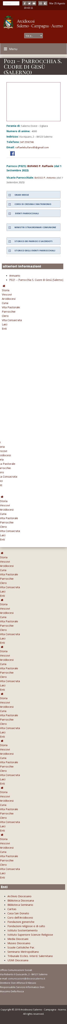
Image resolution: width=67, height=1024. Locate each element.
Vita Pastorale (11, 307)
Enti (4, 328)
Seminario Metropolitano (23, 951)
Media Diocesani (17, 939)
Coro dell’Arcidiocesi (20, 917)
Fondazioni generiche (20, 922)
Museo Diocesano (18, 943)
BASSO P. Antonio (45, 177)
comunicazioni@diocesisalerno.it (26, 978)
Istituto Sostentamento (22, 930)
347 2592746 (27, 142)
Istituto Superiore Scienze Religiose (30, 934)
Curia (5, 303)
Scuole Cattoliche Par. (21, 947)
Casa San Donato (18, 913)
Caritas (11, 909)
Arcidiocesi (8, 298)
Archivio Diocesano (19, 896)
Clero (5, 316)
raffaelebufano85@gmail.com (32, 147)
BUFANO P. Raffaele (40, 166)
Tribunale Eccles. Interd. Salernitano (30, 956)
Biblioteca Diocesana (20, 900)
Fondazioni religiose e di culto (26, 926)
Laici (4, 324)
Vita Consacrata (12, 320)
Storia (5, 290)
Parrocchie (8, 311)
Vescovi (7, 294)
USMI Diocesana (17, 960)
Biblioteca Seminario (20, 905)
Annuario (14, 275)
